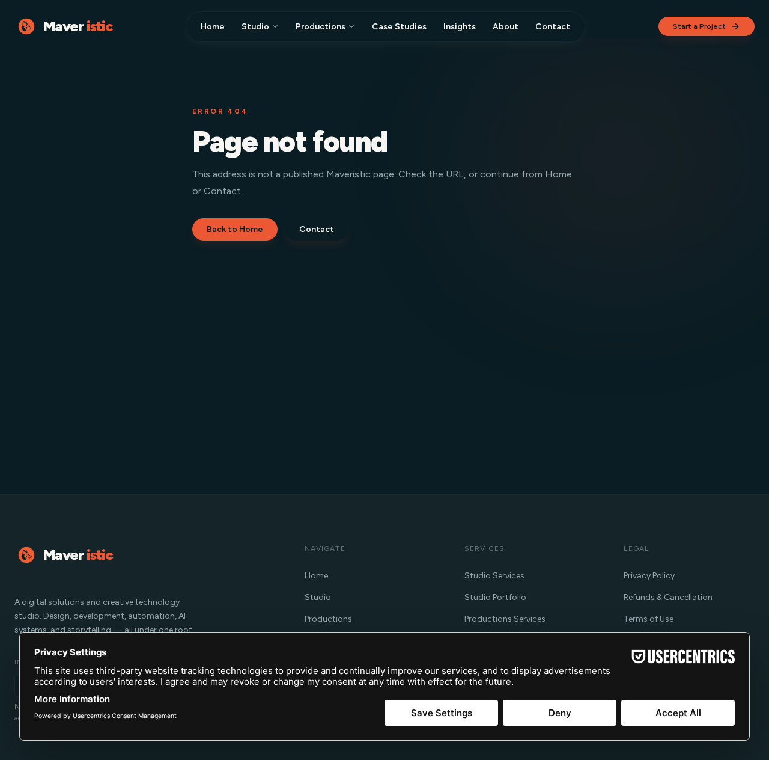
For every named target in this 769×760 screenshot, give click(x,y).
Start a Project (699, 26)
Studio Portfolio (495, 597)
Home (213, 27)
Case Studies (399, 27)
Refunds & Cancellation (668, 597)
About (505, 27)
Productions (320, 27)
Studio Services (494, 576)
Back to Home (235, 229)
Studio (255, 27)
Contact (552, 27)
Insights (459, 27)
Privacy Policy (649, 576)
